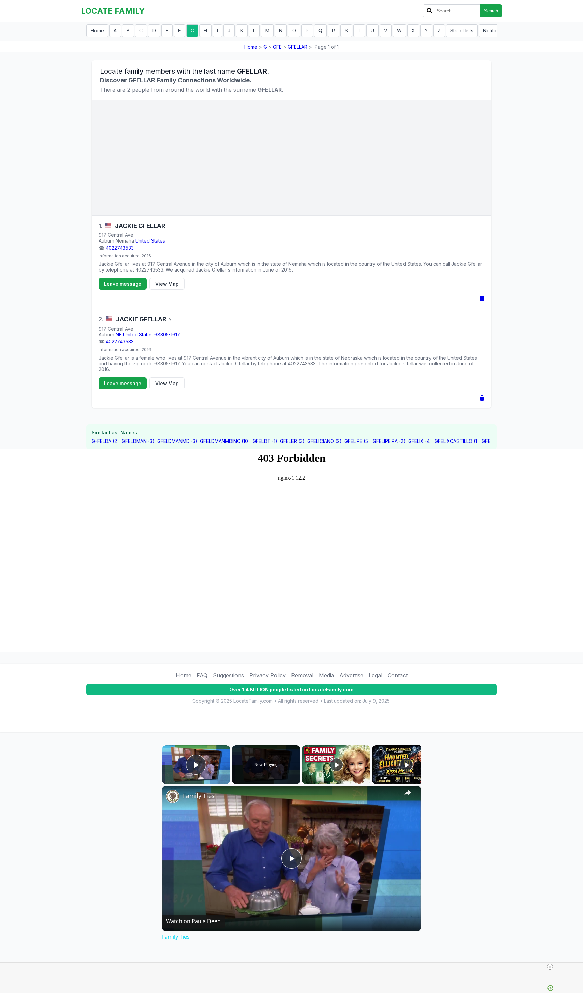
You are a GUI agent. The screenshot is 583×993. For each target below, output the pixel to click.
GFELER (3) (292, 441)
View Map (167, 284)
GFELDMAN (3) (138, 441)
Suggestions (228, 675)
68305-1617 (167, 334)
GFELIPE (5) (357, 441)
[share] (407, 793)
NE (119, 334)
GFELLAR (297, 47)
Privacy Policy (267, 675)
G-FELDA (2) (105, 441)
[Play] (336, 764)
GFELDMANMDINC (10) (225, 441)
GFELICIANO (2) (324, 441)
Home (97, 30)
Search (491, 10)
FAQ (202, 675)
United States (150, 241)
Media (326, 675)
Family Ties (199, 796)
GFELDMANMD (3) (177, 441)
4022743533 (120, 248)
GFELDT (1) (265, 441)
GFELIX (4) (420, 441)
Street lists (461, 30)
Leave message (122, 284)
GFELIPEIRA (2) (389, 441)
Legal (375, 675)
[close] (550, 967)
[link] (172, 796)
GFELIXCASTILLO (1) (457, 441)
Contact (398, 675)
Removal (302, 675)
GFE (277, 47)
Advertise (351, 675)
